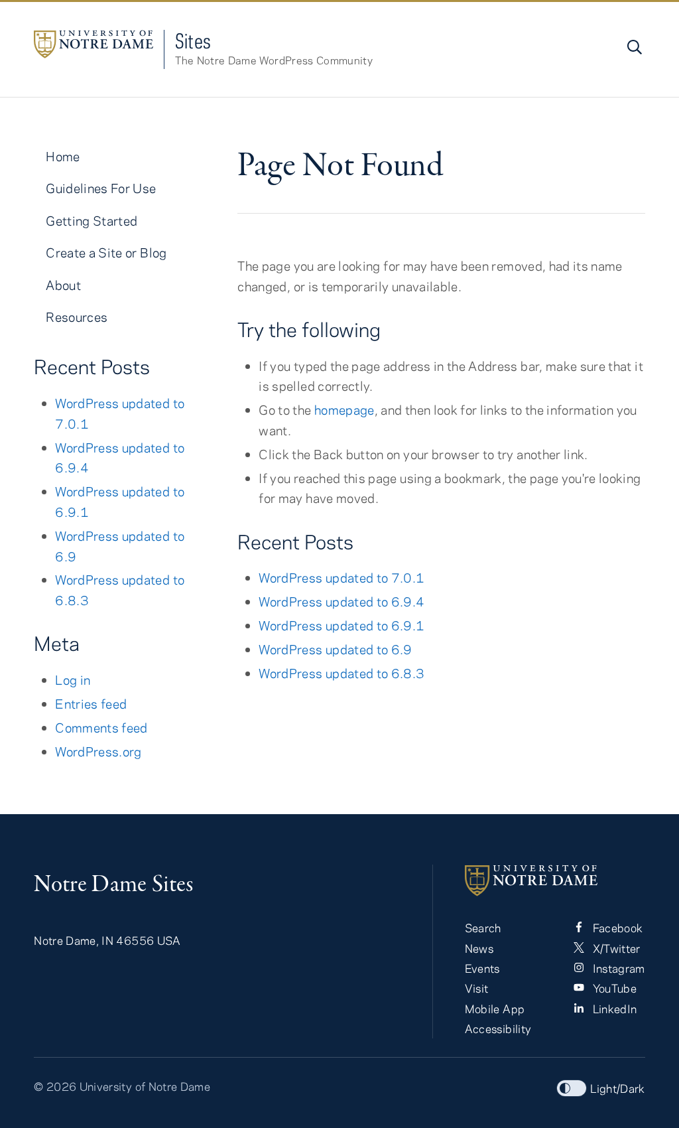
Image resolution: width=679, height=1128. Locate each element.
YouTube (613, 988)
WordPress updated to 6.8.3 (341, 673)
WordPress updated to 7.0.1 (341, 577)
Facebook (616, 927)
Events (482, 968)
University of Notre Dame (145, 1086)
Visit (477, 988)
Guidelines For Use (101, 188)
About (63, 285)
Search (483, 927)
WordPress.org (98, 751)
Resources (76, 317)
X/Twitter (615, 948)
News (479, 948)
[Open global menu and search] (633, 47)
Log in (72, 679)
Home (63, 156)
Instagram (617, 968)
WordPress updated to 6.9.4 (341, 601)
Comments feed (101, 727)
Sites (193, 41)
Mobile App (495, 1008)
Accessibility (498, 1028)
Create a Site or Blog (106, 252)
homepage (344, 409)
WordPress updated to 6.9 (335, 649)
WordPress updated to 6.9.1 (341, 625)
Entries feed (91, 703)
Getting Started (91, 220)
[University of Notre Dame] (555, 880)
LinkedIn (613, 1008)
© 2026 (55, 1086)
